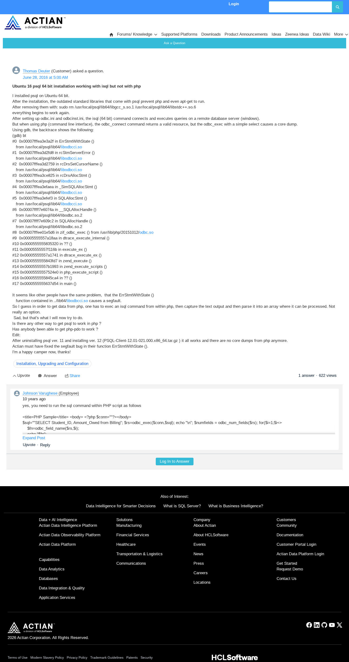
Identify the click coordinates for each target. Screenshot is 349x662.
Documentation (290, 535)
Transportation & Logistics (139, 554)
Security (147, 657)
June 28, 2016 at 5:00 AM (45, 77)
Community (287, 525)
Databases (48, 578)
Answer (50, 375)
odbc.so (146, 232)
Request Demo (290, 569)
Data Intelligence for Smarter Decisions (121, 506)
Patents (132, 657)
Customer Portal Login (296, 544)
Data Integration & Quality (62, 588)
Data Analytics (52, 569)
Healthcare (126, 544)
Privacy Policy (77, 657)
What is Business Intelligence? (235, 506)
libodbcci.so (71, 147)
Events (199, 544)
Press (198, 563)
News (198, 554)
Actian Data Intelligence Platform (68, 525)
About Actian (204, 525)
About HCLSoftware (210, 535)
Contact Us (287, 578)
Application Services (57, 597)
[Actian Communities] (35, 22)
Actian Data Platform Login (300, 554)
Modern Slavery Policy (47, 657)
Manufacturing (128, 525)
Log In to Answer (174, 461)
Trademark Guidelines (106, 657)
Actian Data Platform (57, 544)
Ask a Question (174, 43)
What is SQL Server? (182, 506)
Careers (200, 573)
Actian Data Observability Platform (69, 535)
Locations (202, 582)
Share (75, 376)
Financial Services (132, 535)
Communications (131, 563)
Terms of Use (18, 657)
